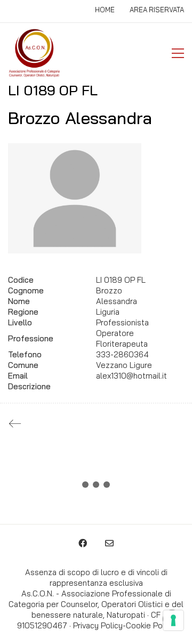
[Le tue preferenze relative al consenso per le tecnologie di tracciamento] (173, 620)
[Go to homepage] (34, 53)
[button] (178, 53)
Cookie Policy (150, 625)
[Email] (109, 543)
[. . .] (96, 486)
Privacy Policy (98, 625)
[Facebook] (82, 543)
